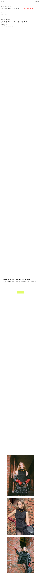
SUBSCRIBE (20, 292)
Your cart (36, 1)
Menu (3, 1)
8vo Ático (8, 6)
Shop (3, 6)
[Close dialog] (39, 278)
